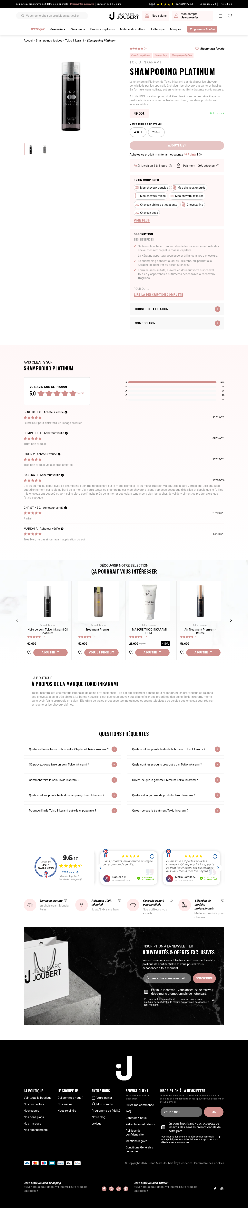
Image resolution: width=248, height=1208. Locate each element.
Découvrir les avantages (82, 4)
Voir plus (142, 220)
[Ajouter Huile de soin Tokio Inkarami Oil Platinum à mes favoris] (29, 652)
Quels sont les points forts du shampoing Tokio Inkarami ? (66, 795)
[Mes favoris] (230, 16)
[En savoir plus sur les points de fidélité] (200, 154)
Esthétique (158, 29)
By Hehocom (183, 1163)
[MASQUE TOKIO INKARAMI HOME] (149, 601)
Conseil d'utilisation (151, 309)
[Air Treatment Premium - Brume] (200, 601)
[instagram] (111, 1188)
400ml (138, 132)
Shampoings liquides (49, 40)
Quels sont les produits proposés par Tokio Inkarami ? (167, 764)
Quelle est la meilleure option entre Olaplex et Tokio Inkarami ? (69, 749)
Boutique (38, 29)
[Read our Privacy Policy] (212, 999)
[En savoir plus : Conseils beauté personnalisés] (171, 900)
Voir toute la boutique (37, 1097)
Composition (145, 323)
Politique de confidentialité (135, 1132)
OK (214, 1112)
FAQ (128, 1111)
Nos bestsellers (34, 1104)
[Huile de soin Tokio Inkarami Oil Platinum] (47, 601)
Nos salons (65, 1104)
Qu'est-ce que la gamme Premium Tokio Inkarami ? (165, 780)
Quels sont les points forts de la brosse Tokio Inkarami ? (168, 749)
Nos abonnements (36, 1130)
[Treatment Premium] (98, 601)
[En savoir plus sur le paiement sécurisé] (217, 165)
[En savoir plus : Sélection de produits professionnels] (222, 900)
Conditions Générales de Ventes (139, 1149)
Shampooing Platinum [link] (101, 40)
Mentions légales (136, 1141)
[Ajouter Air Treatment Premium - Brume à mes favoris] (182, 652)
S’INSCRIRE (204, 978)
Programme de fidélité (106, 1110)
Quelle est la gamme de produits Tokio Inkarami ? (163, 795)
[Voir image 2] (44, 149)
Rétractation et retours (140, 1124)
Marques (175, 29)
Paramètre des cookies (209, 1163)
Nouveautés (31, 1110)
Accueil (28, 40)
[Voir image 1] (31, 149)
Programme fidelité (202, 29)
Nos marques (32, 1123)
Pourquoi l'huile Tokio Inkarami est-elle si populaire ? (62, 810)
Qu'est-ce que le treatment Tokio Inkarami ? (160, 810)
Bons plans (77, 29)
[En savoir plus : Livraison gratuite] (65, 900)
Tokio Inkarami (74, 40)
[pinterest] (126, 1188)
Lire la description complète (158, 294)
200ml (156, 132)
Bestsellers (57, 29)
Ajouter (48, 652)
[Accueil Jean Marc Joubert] (124, 16)
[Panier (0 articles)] (221, 16)
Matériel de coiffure (132, 29)
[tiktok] (118, 1188)
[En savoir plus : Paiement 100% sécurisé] (119, 900)
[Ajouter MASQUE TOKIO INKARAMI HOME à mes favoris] (131, 652)
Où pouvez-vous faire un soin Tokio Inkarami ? (59, 764)
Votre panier (104, 1097)
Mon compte (104, 1104)
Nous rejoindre (67, 1110)
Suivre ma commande (140, 1105)
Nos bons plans (34, 1117)
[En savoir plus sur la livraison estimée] (170, 165)
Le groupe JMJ (208, 4)
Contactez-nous (136, 1118)
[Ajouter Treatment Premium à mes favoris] (80, 652)
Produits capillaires (102, 29)
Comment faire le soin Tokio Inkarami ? (54, 780)
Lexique (96, 1123)
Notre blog (226, 4)
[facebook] (104, 1188)
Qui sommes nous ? (71, 1097)
